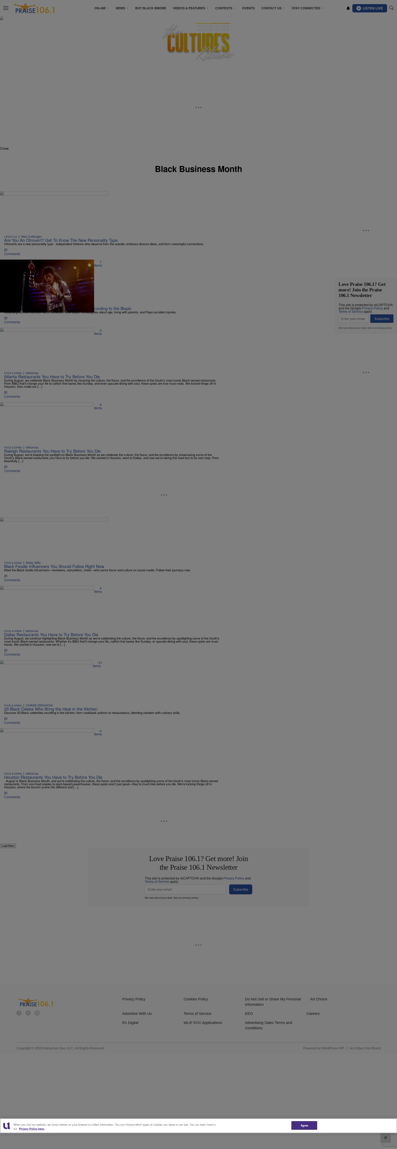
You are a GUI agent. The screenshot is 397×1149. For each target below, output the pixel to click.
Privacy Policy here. (32, 1129)
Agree (304, 1125)
